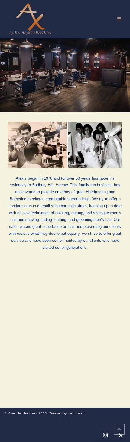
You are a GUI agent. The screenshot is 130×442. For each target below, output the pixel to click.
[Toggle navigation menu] (119, 19)
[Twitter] (120, 435)
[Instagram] (105, 435)
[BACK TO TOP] (119, 429)
